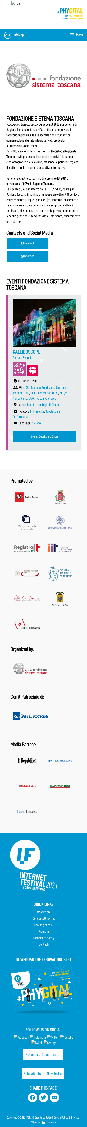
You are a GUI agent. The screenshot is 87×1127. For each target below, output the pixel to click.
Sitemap (35, 1122)
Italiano (36, 423)
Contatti (44, 944)
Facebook (29, 243)
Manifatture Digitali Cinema (43, 405)
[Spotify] (49, 1043)
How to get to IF (43, 925)
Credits (38, 1117)
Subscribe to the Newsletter (43, 1074)
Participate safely (43, 938)
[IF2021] (16, 4)
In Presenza (37, 411)
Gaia (26, 393)
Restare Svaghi (22, 358)
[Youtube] (66, 1037)
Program (43, 931)
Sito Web (29, 256)
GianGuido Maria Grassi (44, 393)
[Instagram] (38, 1037)
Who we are (44, 912)
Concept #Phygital (44, 918)
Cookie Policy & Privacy (66, 1117)
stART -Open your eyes (42, 398)
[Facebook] (21, 1037)
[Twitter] (53, 1037)
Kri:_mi (64, 393)
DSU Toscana (33, 387)
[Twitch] (37, 1043)
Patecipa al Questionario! (43, 1054)
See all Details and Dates (44, 436)
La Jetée (47, 1117)
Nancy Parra (20, 398)
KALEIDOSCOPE (26, 351)
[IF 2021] (70, 13)
